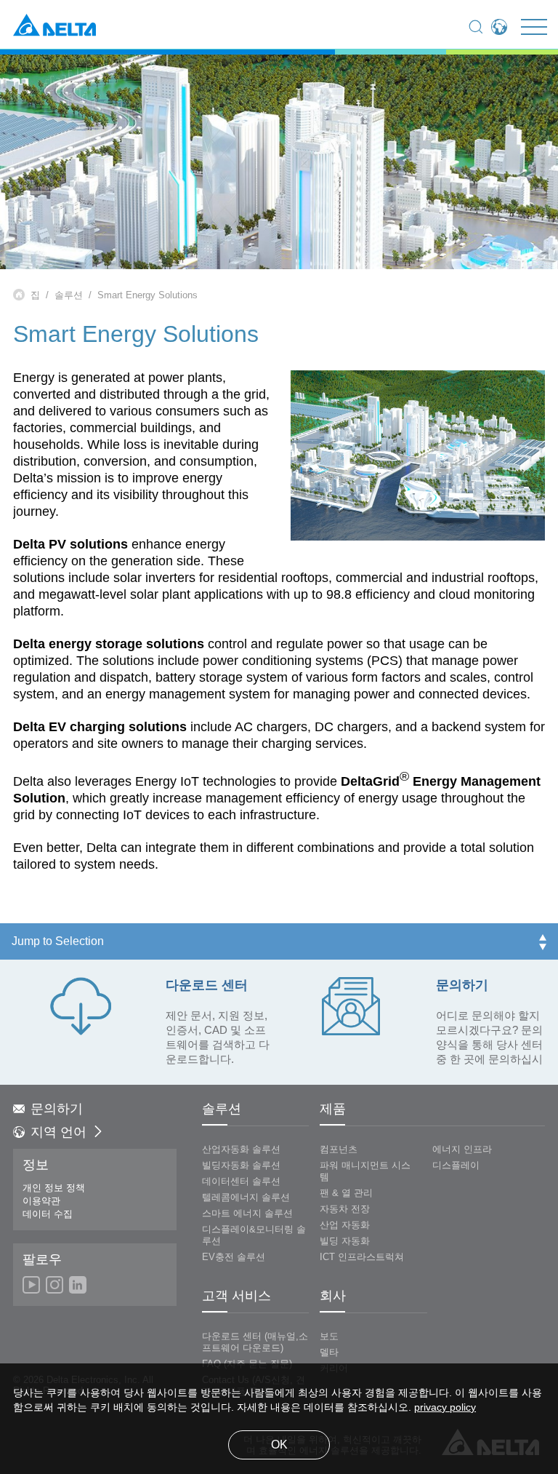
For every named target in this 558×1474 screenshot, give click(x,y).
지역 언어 (58, 1133)
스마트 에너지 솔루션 (247, 1213)
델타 (329, 1352)
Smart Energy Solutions (147, 295)
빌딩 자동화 (345, 1241)
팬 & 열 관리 (346, 1193)
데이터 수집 (48, 1214)
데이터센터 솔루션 (241, 1181)
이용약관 (41, 1201)
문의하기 (57, 1109)
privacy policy (445, 1408)
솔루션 (68, 295)
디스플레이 (456, 1165)
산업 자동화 (345, 1225)
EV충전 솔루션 (233, 1257)
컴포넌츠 (338, 1149)
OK (279, 1445)
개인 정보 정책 (54, 1188)
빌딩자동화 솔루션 (241, 1165)
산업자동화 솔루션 (241, 1149)
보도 (329, 1336)
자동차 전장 (345, 1209)
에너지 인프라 (462, 1149)
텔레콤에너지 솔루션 (246, 1197)
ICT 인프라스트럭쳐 (362, 1257)
